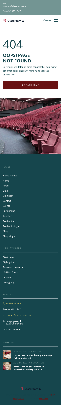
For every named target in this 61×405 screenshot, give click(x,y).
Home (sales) (10, 175)
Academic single (11, 226)
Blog (5, 190)
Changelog (8, 282)
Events (6, 205)
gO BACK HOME (30, 85)
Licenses (7, 277)
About (6, 185)
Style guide (8, 262)
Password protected (13, 267)
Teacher (7, 216)
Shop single (9, 236)
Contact (7, 200)
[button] (47, 20)
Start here (8, 257)
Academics (8, 221)
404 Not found (10, 272)
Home (6, 180)
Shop (5, 231)
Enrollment (9, 210)
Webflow (43, 398)
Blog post (8, 195)
